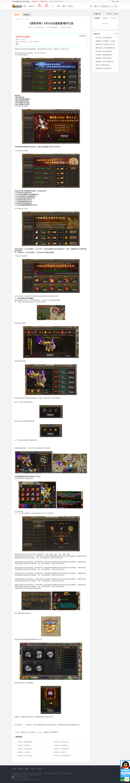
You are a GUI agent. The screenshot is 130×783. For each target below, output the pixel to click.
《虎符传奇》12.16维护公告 (24, 745)
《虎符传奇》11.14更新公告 (24, 752)
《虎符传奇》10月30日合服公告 (24, 755)
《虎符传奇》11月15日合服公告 (61, 748)
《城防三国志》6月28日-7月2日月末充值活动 (107, 44)
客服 (63, 6)
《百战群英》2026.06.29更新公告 (104, 61)
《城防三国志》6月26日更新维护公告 (105, 48)
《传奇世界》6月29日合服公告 (103, 68)
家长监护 (33, 769)
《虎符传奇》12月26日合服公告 (61, 742)
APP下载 (35, 1)
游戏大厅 (31, 6)
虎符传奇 (69, 27)
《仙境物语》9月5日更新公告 (50, 732)
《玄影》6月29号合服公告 (102, 65)
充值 (58, 6)
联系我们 (20, 769)
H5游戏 (39, 6)
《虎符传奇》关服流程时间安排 (24, 742)
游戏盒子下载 (44, 1)
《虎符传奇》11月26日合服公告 (24, 748)
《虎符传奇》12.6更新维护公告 (61, 745)
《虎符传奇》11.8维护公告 (60, 752)
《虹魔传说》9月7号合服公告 (28, 732)
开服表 (46, 6)
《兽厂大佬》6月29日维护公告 (103, 37)
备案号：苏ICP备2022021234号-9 (32, 775)
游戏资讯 (17, 14)
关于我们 (14, 769)
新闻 (52, 6)
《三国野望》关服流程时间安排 (103, 54)
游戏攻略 (26, 14)
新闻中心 (27, 19)
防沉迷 (39, 769)
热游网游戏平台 (24, 779)
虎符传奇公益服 (23, 37)
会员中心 (70, 6)
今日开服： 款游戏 (112, 13)
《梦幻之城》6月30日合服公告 (103, 51)
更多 (115, 33)
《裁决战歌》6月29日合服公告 (103, 58)
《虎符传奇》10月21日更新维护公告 (62, 755)
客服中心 (27, 769)
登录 (113, 1)
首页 (24, 6)
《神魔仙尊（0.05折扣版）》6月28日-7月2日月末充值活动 (111, 41)
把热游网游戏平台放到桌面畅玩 (21, 1)
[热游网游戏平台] (17, 6)
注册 (117, 1)
